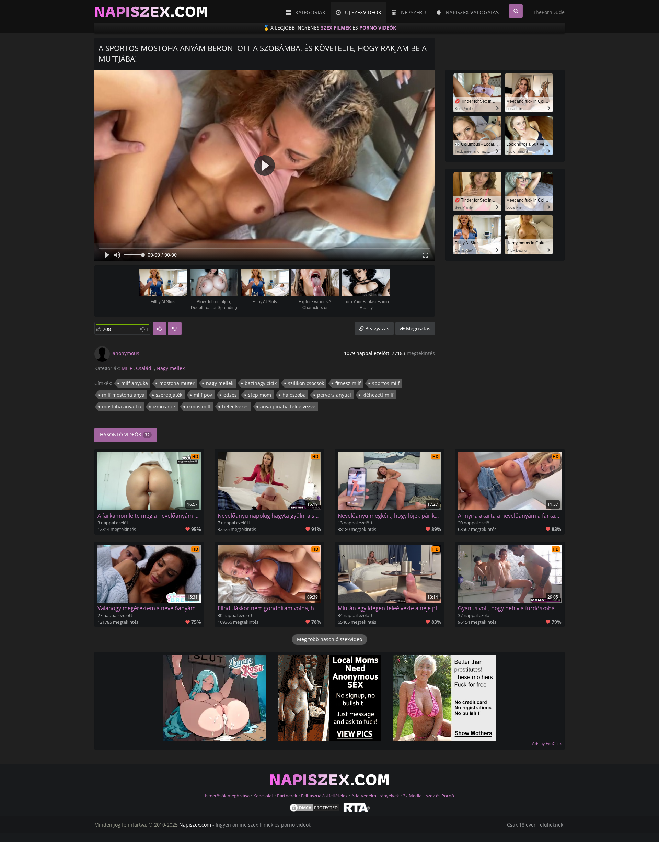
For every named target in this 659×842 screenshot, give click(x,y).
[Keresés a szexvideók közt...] (516, 11)
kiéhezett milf (378, 394)
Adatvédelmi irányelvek (375, 796)
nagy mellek (219, 383)
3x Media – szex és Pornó (428, 796)
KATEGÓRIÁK (308, 12)
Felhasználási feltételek (324, 796)
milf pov (203, 394)
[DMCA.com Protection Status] (314, 807)
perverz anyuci (334, 394)
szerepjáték (169, 394)
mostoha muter (177, 383)
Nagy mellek (171, 368)
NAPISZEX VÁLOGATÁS (470, 12)
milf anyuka (134, 383)
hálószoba (294, 394)
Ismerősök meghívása (227, 796)
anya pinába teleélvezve (287, 406)
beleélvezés (235, 406)
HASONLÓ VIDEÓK (125, 434)
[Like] (159, 328)
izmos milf (199, 406)
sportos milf (386, 383)
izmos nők (164, 406)
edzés (230, 394)
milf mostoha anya (123, 394)
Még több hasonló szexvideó (329, 639)
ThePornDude (549, 12)
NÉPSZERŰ (411, 12)
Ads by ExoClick (547, 744)
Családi (144, 368)
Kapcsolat (263, 796)
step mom (259, 394)
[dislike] (175, 328)
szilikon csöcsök (306, 383)
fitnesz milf (348, 383)
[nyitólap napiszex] (148, 12)
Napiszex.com (195, 824)
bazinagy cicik (261, 383)
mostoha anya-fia (121, 406)
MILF (127, 368)
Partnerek (287, 796)
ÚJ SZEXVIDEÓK (361, 12)
